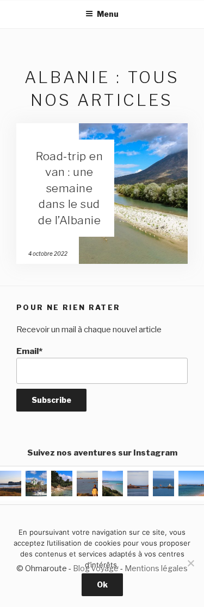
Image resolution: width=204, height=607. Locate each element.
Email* (29, 351)
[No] (190, 563)
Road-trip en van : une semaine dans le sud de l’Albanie (69, 188)
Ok (102, 584)
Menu (108, 13)
